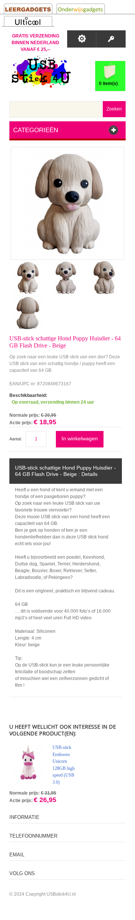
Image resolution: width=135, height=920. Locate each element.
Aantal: (15, 439)
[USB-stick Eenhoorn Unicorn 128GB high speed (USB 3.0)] (28, 762)
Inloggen (111, 39)
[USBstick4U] (40, 72)
